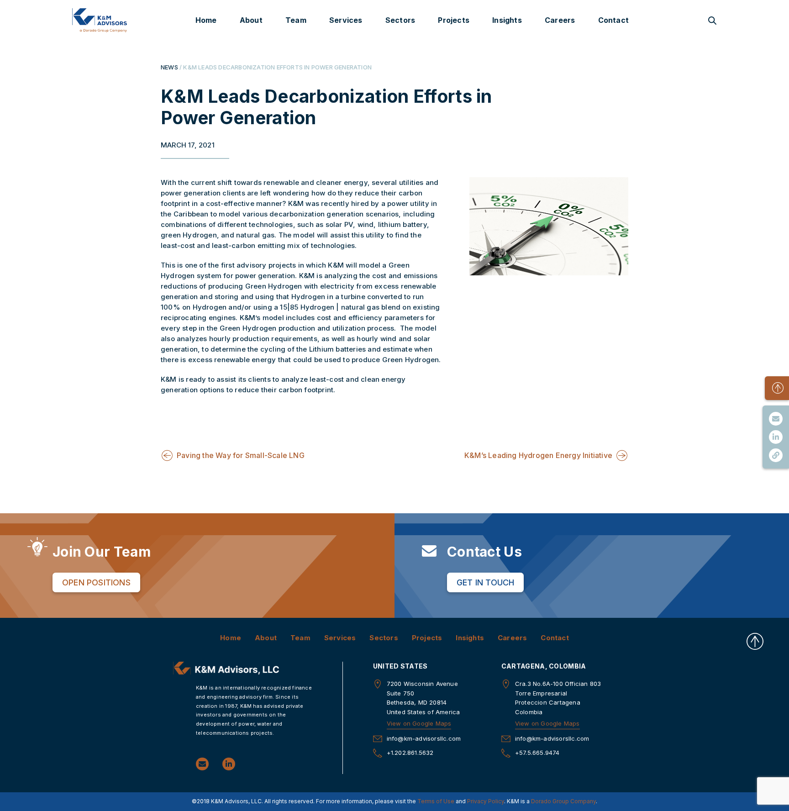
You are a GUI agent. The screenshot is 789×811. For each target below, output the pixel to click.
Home (206, 20)
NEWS (169, 67)
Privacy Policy (485, 801)
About (251, 20)
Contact (613, 20)
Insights (507, 20)
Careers (560, 20)
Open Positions (96, 582)
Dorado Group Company (563, 801)
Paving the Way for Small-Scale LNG (241, 455)
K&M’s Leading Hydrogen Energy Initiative (538, 455)
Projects (453, 20)
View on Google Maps (419, 723)
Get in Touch (485, 582)
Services (346, 20)
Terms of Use (435, 801)
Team (295, 20)
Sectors (400, 20)
